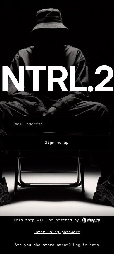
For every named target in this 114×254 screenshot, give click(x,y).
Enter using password (57, 232)
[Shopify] (91, 220)
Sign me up (57, 142)
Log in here (86, 245)
